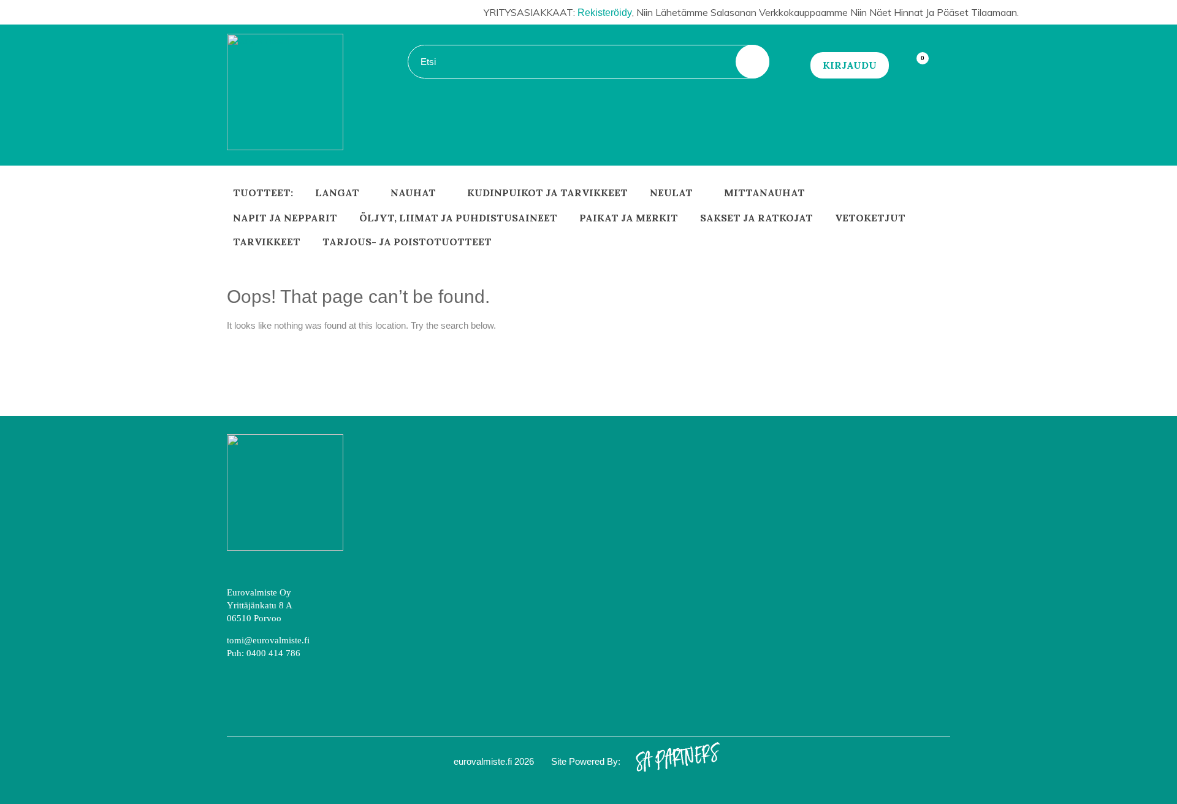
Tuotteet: (263, 192)
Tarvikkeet (266, 241)
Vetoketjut (870, 218)
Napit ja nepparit (285, 218)
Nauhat (413, 192)
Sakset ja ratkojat (756, 218)
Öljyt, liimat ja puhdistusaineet (458, 218)
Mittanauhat (764, 192)
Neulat (671, 192)
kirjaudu (850, 65)
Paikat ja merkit (628, 218)
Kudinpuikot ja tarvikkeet (547, 192)
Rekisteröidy (604, 12)
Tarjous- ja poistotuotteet (407, 241)
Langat (337, 192)
